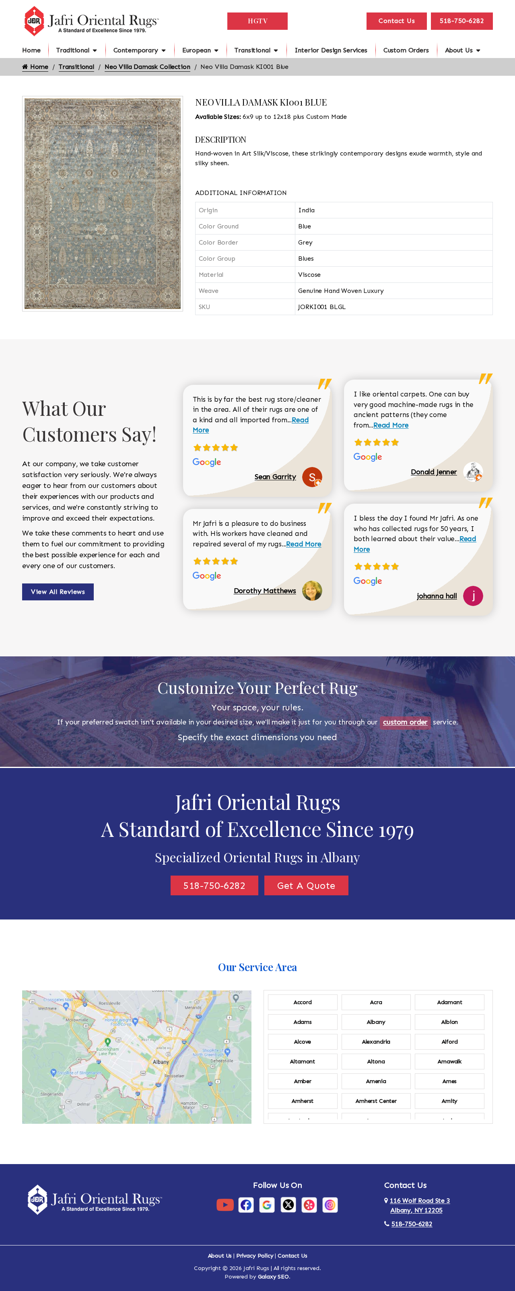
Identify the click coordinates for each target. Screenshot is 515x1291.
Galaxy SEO (273, 1276)
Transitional (252, 50)
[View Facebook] (246, 1204)
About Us (459, 50)
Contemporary (135, 50)
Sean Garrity (275, 476)
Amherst (302, 1101)
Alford (450, 1041)
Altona (376, 1061)
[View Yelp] (309, 1204)
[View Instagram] (330, 1204)
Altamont (302, 1061)
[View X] (288, 1204)
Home (31, 50)
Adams (303, 1022)
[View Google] (267, 1204)
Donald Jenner (434, 471)
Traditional (72, 50)
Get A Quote (306, 885)
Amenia (376, 1081)
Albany (376, 1022)
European (196, 50)
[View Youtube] (225, 1204)
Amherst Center (376, 1101)
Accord (303, 1002)
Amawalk (449, 1061)
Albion (449, 1022)
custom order (405, 722)
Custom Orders (406, 50)
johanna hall (437, 596)
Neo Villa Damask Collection (147, 67)
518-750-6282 (462, 21)
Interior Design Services (331, 50)
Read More (303, 544)
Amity (449, 1101)
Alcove (302, 1041)
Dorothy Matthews (265, 590)
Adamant (449, 1002)
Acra (376, 1002)
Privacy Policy (255, 1255)
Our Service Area (257, 967)
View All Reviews (58, 592)
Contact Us (397, 21)
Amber (302, 1081)
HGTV (257, 21)
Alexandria (376, 1041)
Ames (450, 1081)
